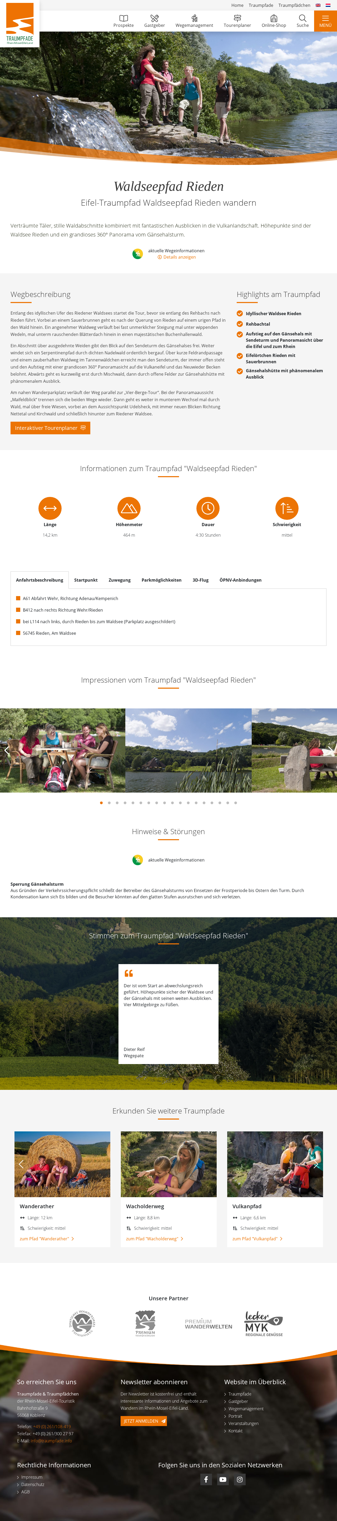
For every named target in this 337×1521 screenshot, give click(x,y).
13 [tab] (196, 803)
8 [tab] (156, 803)
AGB (25, 1492)
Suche (303, 25)
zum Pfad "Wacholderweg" (152, 1239)
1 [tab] (101, 803)
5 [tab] (133, 803)
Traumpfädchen (294, 5)
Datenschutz (32, 1484)
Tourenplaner (237, 25)
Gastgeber (154, 25)
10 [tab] (172, 803)
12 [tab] (188, 803)
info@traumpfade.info (51, 1441)
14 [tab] (204, 803)
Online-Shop (274, 25)
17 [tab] (227, 803)
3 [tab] (117, 803)
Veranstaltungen (244, 1423)
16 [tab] (219, 803)
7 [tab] (148, 803)
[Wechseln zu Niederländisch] (328, 5)
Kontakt (235, 1431)
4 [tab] (125, 803)
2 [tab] (109, 803)
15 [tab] (212, 803)
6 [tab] (140, 803)
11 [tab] (180, 803)
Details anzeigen (179, 257)
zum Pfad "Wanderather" (45, 1239)
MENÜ (325, 25)
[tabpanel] (62, 750)
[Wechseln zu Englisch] (318, 5)
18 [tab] (235, 803)
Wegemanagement (194, 25)
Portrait (235, 1416)
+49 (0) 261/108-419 (52, 1426)
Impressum (31, 1477)
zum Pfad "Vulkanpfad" (255, 1239)
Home (237, 5)
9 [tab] (164, 803)
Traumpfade (261, 5)
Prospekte (123, 25)
